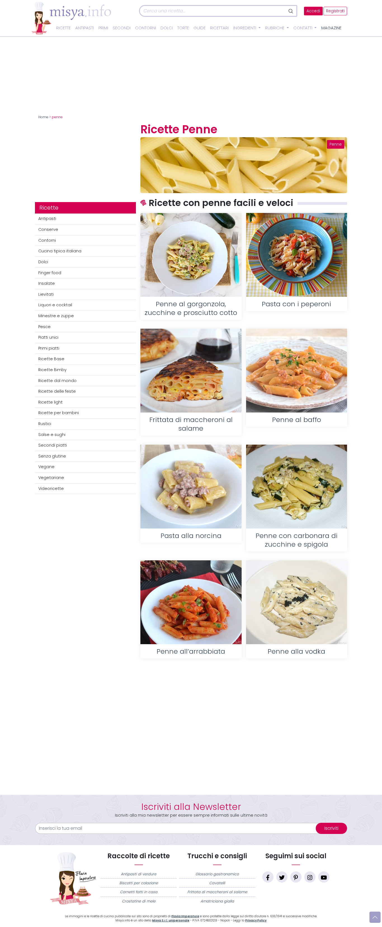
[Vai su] (375, 917)
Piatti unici (48, 337)
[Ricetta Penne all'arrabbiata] (190, 602)
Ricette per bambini (58, 412)
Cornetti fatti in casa (138, 892)
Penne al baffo (296, 420)
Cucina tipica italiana (59, 250)
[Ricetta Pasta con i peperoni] (296, 255)
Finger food (49, 272)
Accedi (313, 11)
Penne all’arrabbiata (191, 651)
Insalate (46, 283)
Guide (200, 27)
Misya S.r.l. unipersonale (170, 920)
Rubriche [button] (275, 27)
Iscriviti (331, 828)
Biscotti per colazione (138, 883)
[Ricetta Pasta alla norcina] (190, 486)
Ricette (63, 27)
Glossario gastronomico (217, 874)
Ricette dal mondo (57, 380)
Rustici (44, 423)
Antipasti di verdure (138, 874)
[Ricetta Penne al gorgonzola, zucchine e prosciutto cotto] (190, 255)
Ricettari (219, 27)
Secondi (122, 27)
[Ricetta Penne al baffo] (296, 370)
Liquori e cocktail (55, 304)
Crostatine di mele (138, 901)
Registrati (335, 11)
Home (43, 117)
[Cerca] (291, 11)
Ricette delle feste (57, 391)
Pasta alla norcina (191, 536)
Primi (103, 27)
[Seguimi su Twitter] (281, 877)
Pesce (44, 326)
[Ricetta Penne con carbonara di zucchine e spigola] (296, 486)
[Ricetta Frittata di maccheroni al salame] (190, 370)
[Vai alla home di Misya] (71, 18)
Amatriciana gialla (217, 901)
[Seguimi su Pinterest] (295, 877)
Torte (183, 27)
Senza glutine (52, 456)
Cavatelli (217, 883)
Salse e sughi (51, 434)
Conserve (48, 229)
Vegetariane (51, 477)
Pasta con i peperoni (296, 304)
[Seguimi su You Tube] (323, 877)
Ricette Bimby (52, 369)
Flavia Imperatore (185, 916)
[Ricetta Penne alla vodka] (296, 602)
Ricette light (50, 402)
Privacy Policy (256, 920)
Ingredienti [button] (245, 27)
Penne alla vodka (296, 651)
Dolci (167, 27)
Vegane (46, 466)
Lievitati (46, 294)
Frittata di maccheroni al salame (217, 892)
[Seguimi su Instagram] (309, 877)
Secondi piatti (52, 445)
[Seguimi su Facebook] (267, 877)
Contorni (145, 27)
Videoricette (51, 488)
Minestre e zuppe (56, 315)
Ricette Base (51, 358)
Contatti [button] (303, 27)
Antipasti (84, 27)
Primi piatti (48, 348)
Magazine (331, 27)
